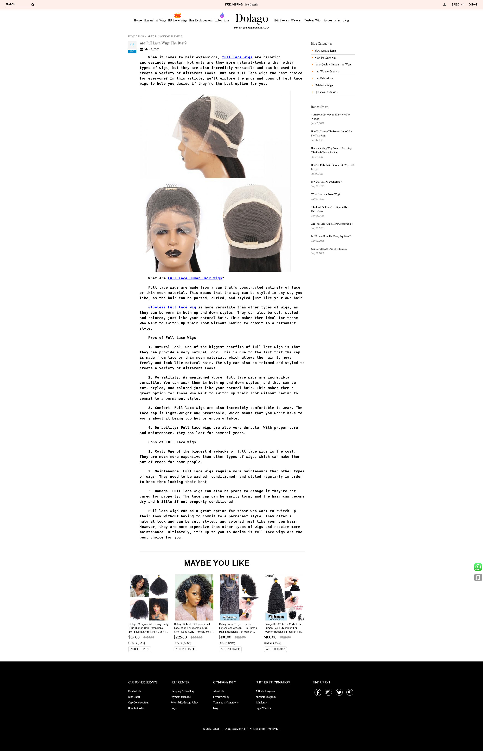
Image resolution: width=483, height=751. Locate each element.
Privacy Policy (221, 697)
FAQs (174, 708)
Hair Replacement (201, 20)
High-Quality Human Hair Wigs (333, 64)
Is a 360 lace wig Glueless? (326, 182)
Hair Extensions (324, 78)
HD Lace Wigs (177, 20)
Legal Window (263, 708)
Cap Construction (138, 703)
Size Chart (134, 697)
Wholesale (262, 703)
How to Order (136, 708)
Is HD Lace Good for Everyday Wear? (331, 236)
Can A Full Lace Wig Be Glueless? (329, 249)
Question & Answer (326, 92)
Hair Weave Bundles (327, 71)
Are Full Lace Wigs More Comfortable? (332, 224)
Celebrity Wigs (324, 85)
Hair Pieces (281, 20)
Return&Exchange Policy (184, 703)
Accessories (332, 20)
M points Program (266, 697)
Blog (346, 20)
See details (251, 4)
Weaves (296, 20)
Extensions (222, 20)
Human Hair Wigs (155, 20)
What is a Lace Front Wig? (325, 194)
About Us (218, 691)
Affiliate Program (265, 691)
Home (138, 20)
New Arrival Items (326, 50)
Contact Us (134, 691)
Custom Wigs (313, 20)
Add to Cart (139, 649)
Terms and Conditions (225, 703)
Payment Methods (181, 697)
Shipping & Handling (182, 691)
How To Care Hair (325, 57)
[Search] (32, 4)
